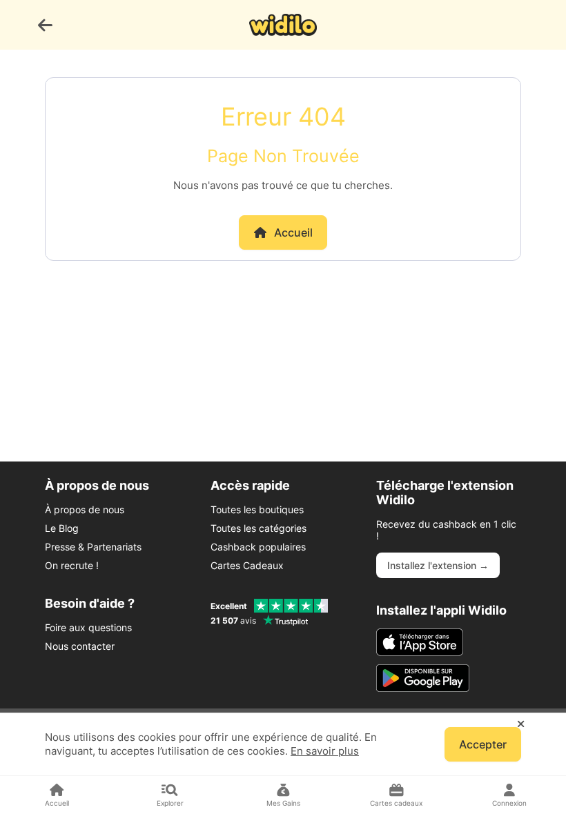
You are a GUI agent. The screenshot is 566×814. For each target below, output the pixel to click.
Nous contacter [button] (80, 646)
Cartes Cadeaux (247, 565)
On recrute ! (72, 565)
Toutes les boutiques (257, 509)
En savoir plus (325, 750)
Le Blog (62, 528)
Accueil (293, 232)
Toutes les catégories (258, 528)
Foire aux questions (88, 627)
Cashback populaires (258, 547)
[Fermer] (520, 724)
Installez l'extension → (438, 565)
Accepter (483, 744)
